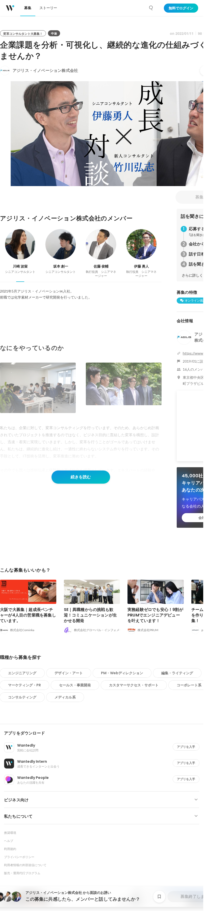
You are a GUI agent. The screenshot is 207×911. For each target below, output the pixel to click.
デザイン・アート (69, 672)
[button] (103, 733)
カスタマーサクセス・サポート (134, 685)
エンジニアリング (22, 672)
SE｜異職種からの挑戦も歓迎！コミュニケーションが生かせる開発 (90, 615)
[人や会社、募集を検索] (151, 8)
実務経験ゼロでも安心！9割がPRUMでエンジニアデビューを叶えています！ (155, 615)
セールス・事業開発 (75, 685)
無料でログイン (181, 8)
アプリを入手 (186, 747)
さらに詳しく (192, 275)
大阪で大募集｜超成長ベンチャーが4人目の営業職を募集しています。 (28, 615)
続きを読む (81, 477)
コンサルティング (22, 697)
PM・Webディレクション (122, 672)
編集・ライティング (177, 672)
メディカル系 (65, 697)
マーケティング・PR (24, 685)
